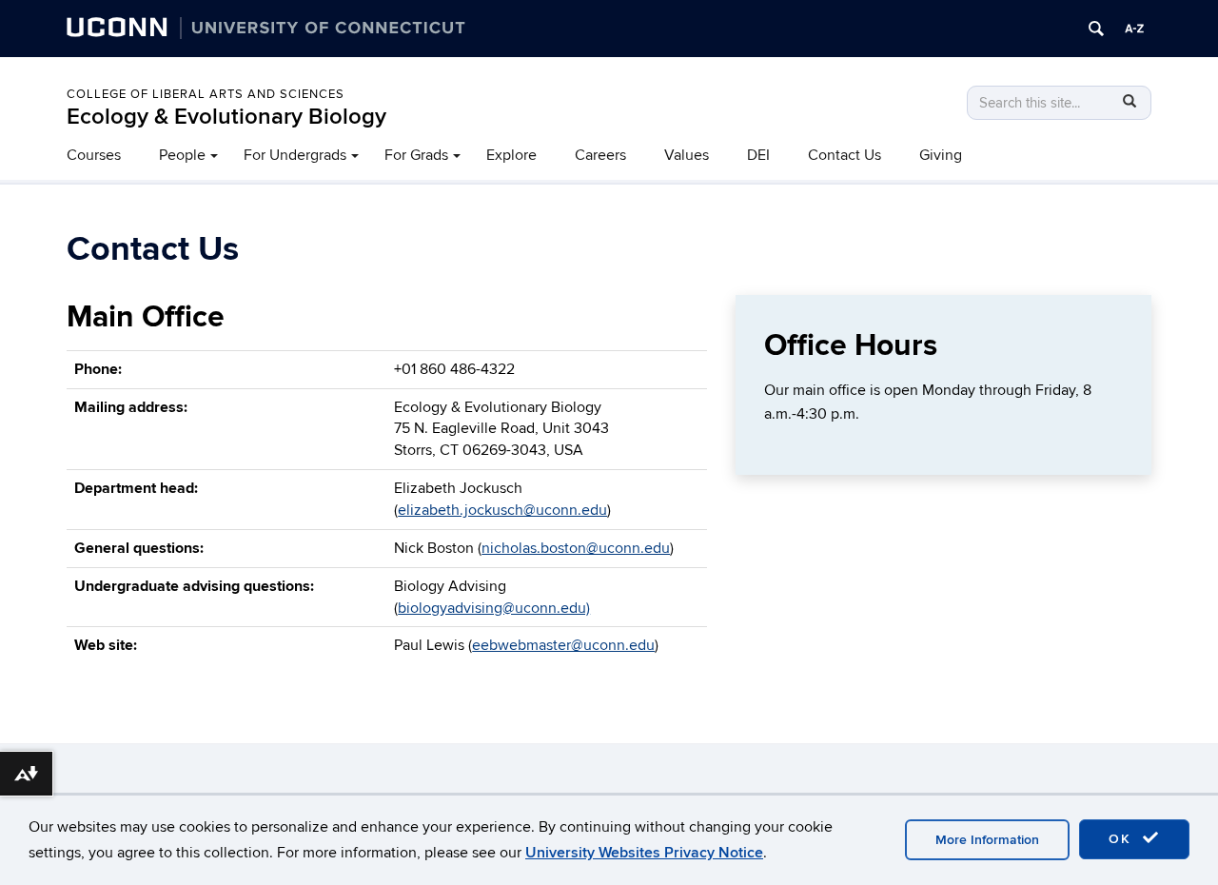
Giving (940, 155)
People (182, 155)
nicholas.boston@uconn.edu (575, 548)
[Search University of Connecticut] (1096, 28)
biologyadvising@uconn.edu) (494, 608)
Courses (94, 155)
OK (1123, 839)
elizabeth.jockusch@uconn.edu (502, 510)
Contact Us (844, 155)
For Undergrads (295, 155)
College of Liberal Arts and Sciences (205, 94)
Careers (600, 155)
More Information (987, 840)
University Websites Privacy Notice (644, 852)
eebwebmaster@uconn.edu (563, 645)
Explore (511, 155)
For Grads (416, 155)
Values (686, 155)
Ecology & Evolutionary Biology (226, 116)
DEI (758, 155)
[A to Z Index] (1134, 28)
